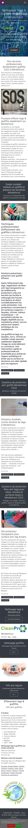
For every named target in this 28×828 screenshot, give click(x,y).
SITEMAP (16, 813)
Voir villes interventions (14, 619)
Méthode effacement (7, 370)
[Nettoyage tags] (2, 3)
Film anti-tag (5, 373)
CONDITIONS (7, 813)
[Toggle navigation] (25, 2)
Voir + (14, 652)
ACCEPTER (18, 825)
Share (23, 813)
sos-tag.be (15, 815)
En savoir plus (11, 825)
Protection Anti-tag (19, 370)
